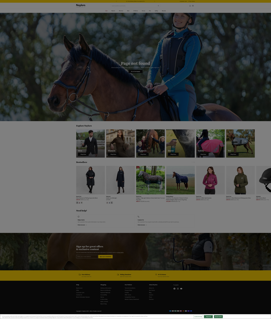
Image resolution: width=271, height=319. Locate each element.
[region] (135, 316)
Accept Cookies (218, 316)
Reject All (208, 316)
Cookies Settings (198, 316)
